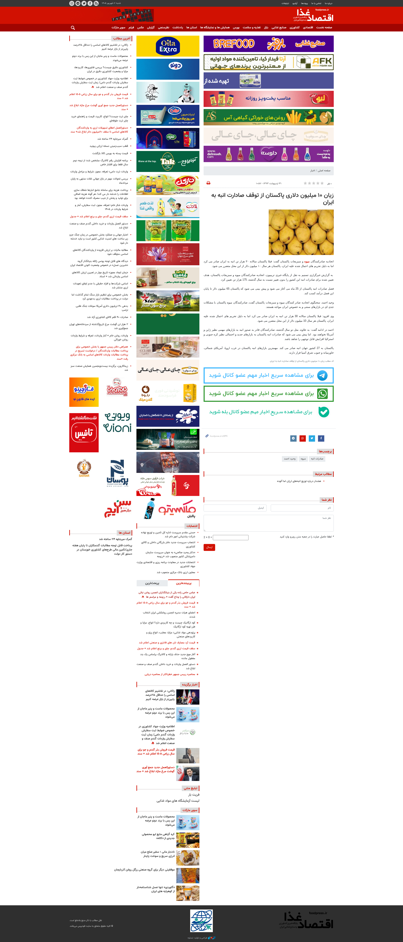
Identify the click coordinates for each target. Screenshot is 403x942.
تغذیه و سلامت (252, 27)
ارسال (209, 547)
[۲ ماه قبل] (187, 840)
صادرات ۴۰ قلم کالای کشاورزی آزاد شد (107, 317)
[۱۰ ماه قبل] (187, 875)
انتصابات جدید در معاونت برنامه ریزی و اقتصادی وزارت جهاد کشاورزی (166, 564)
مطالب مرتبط (323, 474)
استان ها (191, 27)
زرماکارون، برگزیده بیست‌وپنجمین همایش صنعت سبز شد (99, 368)
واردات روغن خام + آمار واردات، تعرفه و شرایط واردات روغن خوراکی (99, 338)
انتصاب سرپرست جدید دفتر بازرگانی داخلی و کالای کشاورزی (168, 544)
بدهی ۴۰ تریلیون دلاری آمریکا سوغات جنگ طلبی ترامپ (102, 308)
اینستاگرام (71, 3)
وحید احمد (290, 459)
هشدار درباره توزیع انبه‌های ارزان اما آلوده (299, 481)
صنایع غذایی (279, 27)
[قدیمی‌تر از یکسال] (187, 893)
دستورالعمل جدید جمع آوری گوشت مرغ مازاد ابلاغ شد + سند (155, 769)
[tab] (183, 583)
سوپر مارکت (118, 27)
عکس (140, 27)
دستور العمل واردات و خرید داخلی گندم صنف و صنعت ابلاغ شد (166, 666)
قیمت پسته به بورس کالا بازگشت (110, 153)
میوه (307, 261)
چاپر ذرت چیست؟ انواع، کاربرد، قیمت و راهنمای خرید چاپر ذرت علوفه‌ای (99, 118)
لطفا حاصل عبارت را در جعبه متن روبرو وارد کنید (307, 537)
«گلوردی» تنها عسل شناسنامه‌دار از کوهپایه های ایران (156, 889)
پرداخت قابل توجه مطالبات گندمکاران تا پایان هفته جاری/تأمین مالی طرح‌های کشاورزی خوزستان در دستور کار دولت (102, 549)
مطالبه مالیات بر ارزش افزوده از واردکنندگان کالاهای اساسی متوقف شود (100, 252)
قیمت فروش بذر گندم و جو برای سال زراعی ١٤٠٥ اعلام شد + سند (166, 605)
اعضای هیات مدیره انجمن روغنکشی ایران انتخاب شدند (169, 615)
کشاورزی (295, 27)
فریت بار (193, 795)
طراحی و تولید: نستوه (198, 938)
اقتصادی (308, 27)
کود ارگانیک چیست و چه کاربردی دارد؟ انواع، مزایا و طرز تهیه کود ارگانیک (167, 625)
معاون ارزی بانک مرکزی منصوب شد (176, 572)
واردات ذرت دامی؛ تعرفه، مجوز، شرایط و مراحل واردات (99, 172)
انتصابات (192, 526)
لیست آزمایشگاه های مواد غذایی (178, 801)
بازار (266, 27)
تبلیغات (285, 3)
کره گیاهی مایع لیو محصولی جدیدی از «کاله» (158, 836)
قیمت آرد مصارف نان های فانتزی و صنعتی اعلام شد (167, 643)
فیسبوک (90, 3)
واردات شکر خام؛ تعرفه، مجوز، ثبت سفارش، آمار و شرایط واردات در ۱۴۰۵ (101, 207)
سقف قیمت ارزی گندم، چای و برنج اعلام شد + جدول (166, 649)
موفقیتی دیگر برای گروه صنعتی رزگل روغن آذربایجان (144, 870)
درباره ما (328, 3)
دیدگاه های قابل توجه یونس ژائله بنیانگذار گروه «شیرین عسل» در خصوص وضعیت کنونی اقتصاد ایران (99, 263)
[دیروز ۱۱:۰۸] (187, 697)
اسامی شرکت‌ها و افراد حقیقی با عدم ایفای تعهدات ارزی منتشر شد (100, 286)
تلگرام (77, 3)
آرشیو (295, 3)
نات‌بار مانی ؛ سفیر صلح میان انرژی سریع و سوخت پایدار (158, 854)
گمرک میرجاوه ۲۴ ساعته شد (112, 139)
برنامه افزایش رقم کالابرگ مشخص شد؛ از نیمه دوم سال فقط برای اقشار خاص (100, 163)
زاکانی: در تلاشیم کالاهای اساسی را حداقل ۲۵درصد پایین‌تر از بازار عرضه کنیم (160, 695)
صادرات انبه (317, 459)
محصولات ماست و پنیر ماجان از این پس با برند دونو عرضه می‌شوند (156, 712)
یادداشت (178, 27)
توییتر (83, 3)
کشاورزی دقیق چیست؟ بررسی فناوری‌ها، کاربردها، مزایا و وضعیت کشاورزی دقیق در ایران (101, 69)
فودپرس (311, 15)
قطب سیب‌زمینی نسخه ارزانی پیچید (109, 146)
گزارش (151, 27)
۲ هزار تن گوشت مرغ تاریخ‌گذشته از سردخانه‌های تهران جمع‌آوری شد (98, 326)
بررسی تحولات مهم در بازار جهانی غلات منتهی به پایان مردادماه (99, 181)
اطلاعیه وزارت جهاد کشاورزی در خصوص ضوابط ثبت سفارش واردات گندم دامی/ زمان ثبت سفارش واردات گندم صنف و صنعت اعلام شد (157, 735)
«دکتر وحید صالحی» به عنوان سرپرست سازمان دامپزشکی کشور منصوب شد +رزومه (170, 554)
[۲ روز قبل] (187, 732)
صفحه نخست (324, 27)
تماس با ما (316, 3)
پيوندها (304, 3)
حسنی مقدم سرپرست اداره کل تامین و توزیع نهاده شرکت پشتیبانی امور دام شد (168, 535)
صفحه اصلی (324, 171)
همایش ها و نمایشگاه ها (215, 27)
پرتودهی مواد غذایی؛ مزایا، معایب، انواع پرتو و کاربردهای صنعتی (170, 635)
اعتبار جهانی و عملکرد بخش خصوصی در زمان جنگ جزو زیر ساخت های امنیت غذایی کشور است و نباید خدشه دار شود (98, 239)
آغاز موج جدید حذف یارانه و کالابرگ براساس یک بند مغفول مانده (167, 656)
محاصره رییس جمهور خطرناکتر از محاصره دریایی (170, 674)
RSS (96, 3)
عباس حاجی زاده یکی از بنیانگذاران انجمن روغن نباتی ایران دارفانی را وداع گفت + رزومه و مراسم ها (167, 595)
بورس (236, 27)
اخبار (312, 171)
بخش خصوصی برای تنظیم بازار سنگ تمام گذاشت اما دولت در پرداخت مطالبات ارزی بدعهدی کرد (100, 297)
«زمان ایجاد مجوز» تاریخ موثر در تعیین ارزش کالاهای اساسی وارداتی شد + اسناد (100, 275)
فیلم (131, 27)
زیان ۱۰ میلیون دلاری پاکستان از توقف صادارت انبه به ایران (272, 199)
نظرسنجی (163, 27)
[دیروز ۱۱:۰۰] (187, 714)
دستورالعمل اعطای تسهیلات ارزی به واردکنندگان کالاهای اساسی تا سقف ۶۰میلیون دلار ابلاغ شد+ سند (99, 130)
